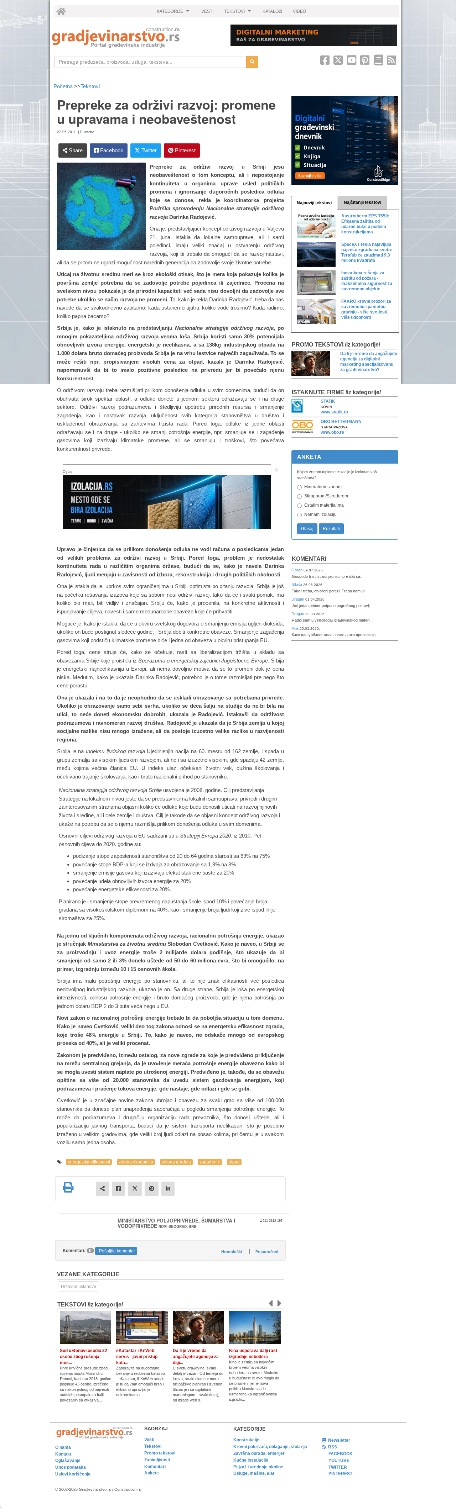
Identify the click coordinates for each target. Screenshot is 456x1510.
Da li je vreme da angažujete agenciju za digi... (196, 1356)
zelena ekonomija (136, 1162)
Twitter (148, 150)
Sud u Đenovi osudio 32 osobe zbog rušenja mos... (83, 1356)
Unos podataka (70, 1467)
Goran (297, 570)
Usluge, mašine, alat (253, 1473)
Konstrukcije (246, 1439)
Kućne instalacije (250, 1460)
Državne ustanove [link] (78, 1286)
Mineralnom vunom (323, 486)
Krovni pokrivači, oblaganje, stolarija (270, 1446)
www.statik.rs (334, 412)
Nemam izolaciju (320, 514)
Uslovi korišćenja (72, 1474)
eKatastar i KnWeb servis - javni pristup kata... (136, 1356)
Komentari (309, 559)
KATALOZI (272, 11)
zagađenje (210, 1162)
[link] (136, 38)
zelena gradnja (176, 1162)
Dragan (298, 599)
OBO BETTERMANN (341, 421)
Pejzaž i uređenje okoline (258, 1466)
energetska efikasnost (89, 1162)
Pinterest (184, 150)
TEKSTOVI (238, 13)
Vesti (149, 1439)
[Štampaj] (68, 1187)
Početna (63, 86)
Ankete (151, 1473)
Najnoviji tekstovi (314, 202)
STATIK (328, 401)
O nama (63, 1447)
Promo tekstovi (159, 1453)
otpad (234, 1162)
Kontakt (63, 1454)
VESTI (207, 11)
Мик (295, 628)
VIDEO (299, 11)
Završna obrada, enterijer (259, 1453)
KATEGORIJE (174, 13)
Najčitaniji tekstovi (362, 202)
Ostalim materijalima (324, 505)
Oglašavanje (68, 1460)
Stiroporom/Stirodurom (326, 495)
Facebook (111, 150)
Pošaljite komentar (117, 1250)
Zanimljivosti (157, 1459)
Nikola (297, 584)
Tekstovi (90, 86)
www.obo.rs (332, 432)
